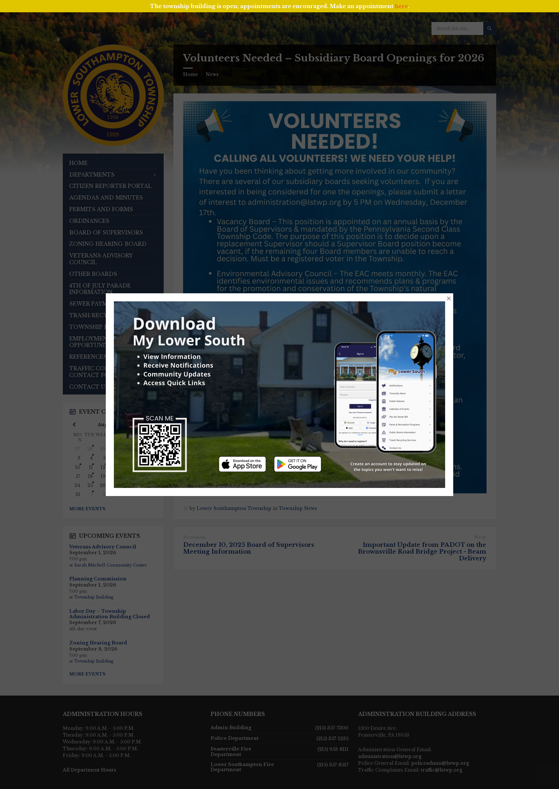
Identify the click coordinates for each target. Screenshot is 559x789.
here (401, 6)
